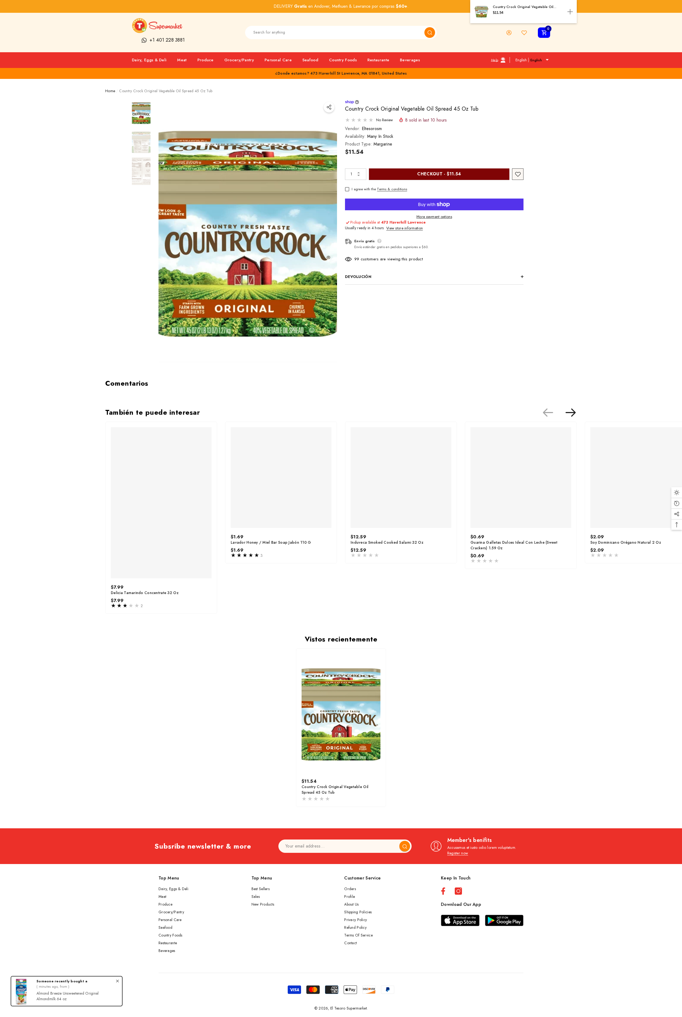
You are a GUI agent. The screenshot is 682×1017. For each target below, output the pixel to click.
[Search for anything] (341, 32)
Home (110, 91)
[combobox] (334, 32)
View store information (404, 228)
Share (329, 107)
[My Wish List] (524, 33)
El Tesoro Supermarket (348, 1008)
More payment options (434, 216)
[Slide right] (571, 412)
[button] (544, 32)
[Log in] (509, 33)
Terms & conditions (392, 189)
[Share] (329, 107)
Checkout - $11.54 (439, 174)
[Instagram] (458, 891)
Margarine (383, 144)
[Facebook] (443, 891)
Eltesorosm (372, 129)
